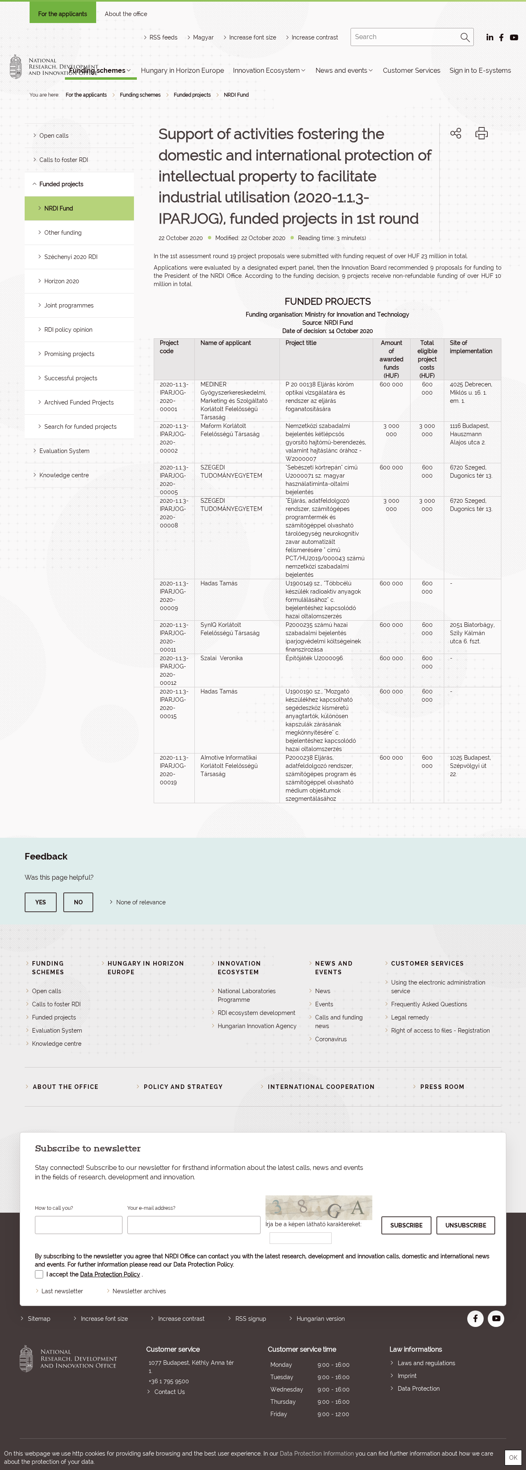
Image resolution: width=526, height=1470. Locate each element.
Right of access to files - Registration (440, 1030)
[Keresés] (466, 36)
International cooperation (321, 1087)
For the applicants (62, 14)
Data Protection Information (317, 1453)
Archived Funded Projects (79, 402)
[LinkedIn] (483, 161)
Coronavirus (331, 1039)
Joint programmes (69, 305)
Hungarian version (321, 1318)
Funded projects (192, 95)
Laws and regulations (426, 1363)
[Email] (428, 161)
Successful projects (70, 378)
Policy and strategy (183, 1087)
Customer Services (412, 70)
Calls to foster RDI (63, 160)
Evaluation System (64, 451)
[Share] (456, 133)
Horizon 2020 (61, 281)
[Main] (61, 66)
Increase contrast (315, 37)
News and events (341, 70)
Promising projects (69, 354)
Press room (442, 1087)
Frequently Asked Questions (429, 1004)
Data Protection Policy (203, 1264)
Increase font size (104, 1318)
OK (513, 1457)
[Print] (481, 133)
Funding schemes (140, 95)
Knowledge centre (64, 475)
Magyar (203, 37)
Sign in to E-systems (480, 70)
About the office (126, 14)
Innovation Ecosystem (266, 70)
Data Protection (419, 1388)
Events (324, 1004)
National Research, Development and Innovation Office (68, 1382)
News (322, 991)
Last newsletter (62, 1291)
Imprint (407, 1376)
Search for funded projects (80, 426)
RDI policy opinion (68, 329)
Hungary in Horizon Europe (182, 70)
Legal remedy (410, 1017)
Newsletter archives (139, 1291)
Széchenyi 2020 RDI (70, 257)
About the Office (66, 1087)
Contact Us (170, 1392)
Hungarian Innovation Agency (257, 1026)
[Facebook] (446, 161)
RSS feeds (164, 37)
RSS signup (250, 1318)
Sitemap (39, 1318)
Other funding (63, 232)
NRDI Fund (236, 95)
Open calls (54, 135)
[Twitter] (465, 161)
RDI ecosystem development (256, 1013)
